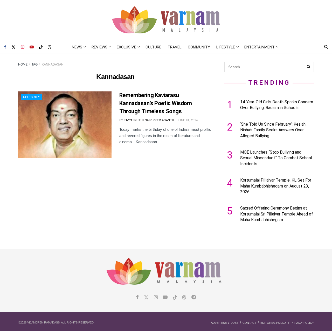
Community (199, 47)
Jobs (234, 322)
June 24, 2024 (187, 120)
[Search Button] (326, 47)
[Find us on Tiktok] (175, 297)
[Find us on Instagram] (22, 47)
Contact (249, 322)
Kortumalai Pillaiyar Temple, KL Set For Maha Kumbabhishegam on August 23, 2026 (275, 186)
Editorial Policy (273, 322)
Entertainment (259, 47)
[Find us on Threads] (49, 47)
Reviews (99, 47)
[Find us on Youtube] (32, 47)
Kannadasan (53, 64)
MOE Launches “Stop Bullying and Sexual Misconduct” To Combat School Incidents (276, 158)
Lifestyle (225, 47)
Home (22, 64)
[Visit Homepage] (166, 20)
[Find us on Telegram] (193, 297)
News (77, 47)
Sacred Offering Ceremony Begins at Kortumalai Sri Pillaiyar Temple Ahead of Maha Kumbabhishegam (276, 214)
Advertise (219, 322)
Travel (175, 47)
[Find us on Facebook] (5, 47)
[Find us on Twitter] (13, 47)
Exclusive (126, 47)
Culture (153, 47)
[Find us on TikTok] (41, 47)
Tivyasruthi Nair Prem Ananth (149, 120)
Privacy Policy (302, 322)
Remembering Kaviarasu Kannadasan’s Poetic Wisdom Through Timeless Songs (155, 103)
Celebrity (31, 96)
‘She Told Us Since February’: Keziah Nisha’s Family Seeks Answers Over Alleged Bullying (273, 130)
